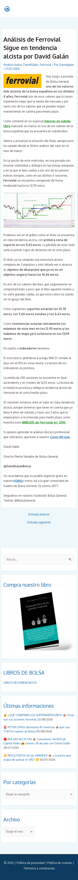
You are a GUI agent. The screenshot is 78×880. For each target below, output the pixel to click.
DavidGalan (30, 65)
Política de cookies (59, 863)
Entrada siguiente (39, 522)
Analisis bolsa (12, 65)
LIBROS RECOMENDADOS (20, 682)
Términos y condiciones (39, 868)
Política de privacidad (30, 863)
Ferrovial (45, 65)
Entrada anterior (39, 514)
